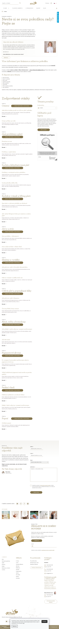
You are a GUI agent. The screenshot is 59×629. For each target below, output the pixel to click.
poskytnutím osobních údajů (45, 485)
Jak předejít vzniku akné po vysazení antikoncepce (17, 329)
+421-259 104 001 (49, 569)
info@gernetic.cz (49, 573)
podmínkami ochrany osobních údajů (47, 550)
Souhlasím (44, 621)
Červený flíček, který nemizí (10, 308)
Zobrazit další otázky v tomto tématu (21, 106)
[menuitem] (6, 8)
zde (23, 623)
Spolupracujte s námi (34, 562)
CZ (55, 3)
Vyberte (41, 108)
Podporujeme (18, 571)
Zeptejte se (6, 57)
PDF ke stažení (44, 130)
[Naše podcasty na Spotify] (28, 503)
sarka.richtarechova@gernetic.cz (37, 70)
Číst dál (3, 116)
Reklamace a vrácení (6, 568)
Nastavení (15, 626)
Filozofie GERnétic (19, 564)
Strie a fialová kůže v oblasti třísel (12, 246)
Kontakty (18, 578)
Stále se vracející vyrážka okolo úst (12, 277)
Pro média (18, 575)
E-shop (17, 561)
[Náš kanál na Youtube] (17, 503)
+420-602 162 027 (49, 595)
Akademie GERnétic (34, 564)
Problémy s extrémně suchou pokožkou (13, 172)
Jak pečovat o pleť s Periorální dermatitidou (14, 267)
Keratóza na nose (7, 141)
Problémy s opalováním (9, 152)
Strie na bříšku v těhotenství (10, 236)
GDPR (3, 563)
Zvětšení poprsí (6, 423)
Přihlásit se (37, 540)
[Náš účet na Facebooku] (24, 503)
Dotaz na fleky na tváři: (9, 121)
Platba (3, 566)
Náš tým (17, 566)
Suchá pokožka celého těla (9, 183)
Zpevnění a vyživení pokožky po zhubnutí (14, 203)
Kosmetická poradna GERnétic (51, 601)
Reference (18, 568)
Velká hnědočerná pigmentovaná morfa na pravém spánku (17, 373)
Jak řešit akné (6, 339)
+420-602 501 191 (49, 565)
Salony (17, 573)
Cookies (3, 570)
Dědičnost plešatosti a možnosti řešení (13, 394)
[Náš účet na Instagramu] (20, 503)
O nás (17, 562)
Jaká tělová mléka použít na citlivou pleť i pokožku (17, 110)
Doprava (3, 564)
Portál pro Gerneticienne (36, 567)
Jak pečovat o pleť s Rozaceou (10, 298)
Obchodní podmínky (6, 561)
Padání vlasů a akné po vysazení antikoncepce (15, 405)
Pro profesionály (33, 561)
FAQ (3, 559)
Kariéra (17, 576)
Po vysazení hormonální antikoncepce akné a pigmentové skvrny (15, 361)
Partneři (17, 569)
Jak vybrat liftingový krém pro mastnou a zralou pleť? (16, 214)
